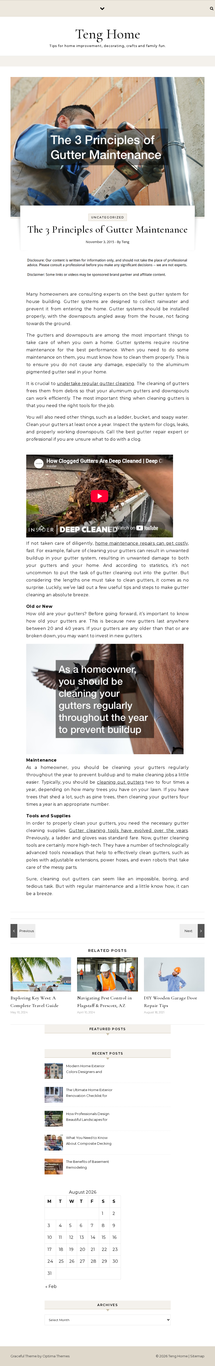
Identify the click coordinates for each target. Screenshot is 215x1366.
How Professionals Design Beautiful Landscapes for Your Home (87, 1117)
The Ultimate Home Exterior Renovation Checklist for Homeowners (89, 1093)
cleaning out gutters (120, 782)
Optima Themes (55, 1356)
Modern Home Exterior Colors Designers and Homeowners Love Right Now (87, 1069)
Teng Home (107, 33)
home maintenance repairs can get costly (141, 543)
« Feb (51, 1286)
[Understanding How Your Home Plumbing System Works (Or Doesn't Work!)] (193, 931)
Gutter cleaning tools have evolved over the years (128, 830)
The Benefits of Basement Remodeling (87, 1164)
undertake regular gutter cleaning (95, 383)
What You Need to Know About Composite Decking (88, 1141)
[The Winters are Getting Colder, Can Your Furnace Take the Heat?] (22, 931)
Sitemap (197, 1356)
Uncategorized (107, 217)
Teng (125, 241)
